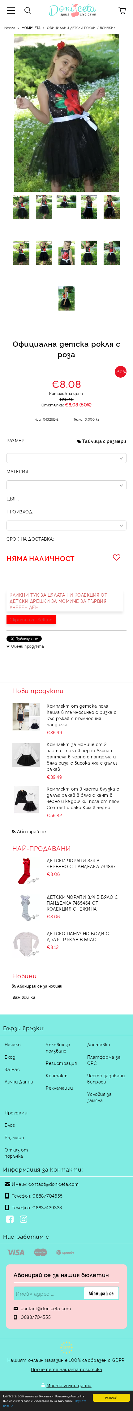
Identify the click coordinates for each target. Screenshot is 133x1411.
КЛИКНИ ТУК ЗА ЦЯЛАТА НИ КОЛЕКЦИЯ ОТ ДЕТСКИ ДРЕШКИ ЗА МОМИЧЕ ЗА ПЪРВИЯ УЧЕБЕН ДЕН (59, 601)
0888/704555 (47, 1196)
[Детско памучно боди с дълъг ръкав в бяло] (26, 944)
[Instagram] (25, 1220)
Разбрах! (111, 1397)
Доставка (98, 1044)
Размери (14, 1137)
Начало (9, 28)
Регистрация (61, 1063)
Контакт (56, 1075)
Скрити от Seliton (31, 619)
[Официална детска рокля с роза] (21, 207)
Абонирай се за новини (39, 986)
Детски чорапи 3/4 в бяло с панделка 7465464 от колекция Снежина (82, 902)
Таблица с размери (104, 441)
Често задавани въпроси (106, 1078)
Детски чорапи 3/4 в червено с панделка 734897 (81, 863)
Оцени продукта (27, 646)
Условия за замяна (99, 1097)
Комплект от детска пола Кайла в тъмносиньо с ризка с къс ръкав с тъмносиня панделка (82, 715)
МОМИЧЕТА (31, 28)
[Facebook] (11, 1220)
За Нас (12, 1069)
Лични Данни (19, 1081)
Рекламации (59, 1088)
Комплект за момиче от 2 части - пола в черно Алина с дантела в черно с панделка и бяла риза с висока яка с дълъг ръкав (82, 756)
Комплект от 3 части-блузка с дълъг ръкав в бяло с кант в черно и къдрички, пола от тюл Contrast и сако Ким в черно (83, 798)
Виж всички (23, 997)
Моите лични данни (69, 1385)
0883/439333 (47, 1207)
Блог (10, 1125)
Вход (10, 1057)
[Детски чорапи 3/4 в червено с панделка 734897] (26, 871)
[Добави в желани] (117, 557)
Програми (16, 1112)
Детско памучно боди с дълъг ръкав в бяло (78, 936)
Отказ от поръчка (16, 1153)
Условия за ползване (58, 1047)
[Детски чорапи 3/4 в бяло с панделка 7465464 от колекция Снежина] (26, 908)
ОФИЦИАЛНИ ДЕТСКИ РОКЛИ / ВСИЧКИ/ (81, 28)
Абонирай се (31, 831)
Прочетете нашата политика (66, 1369)
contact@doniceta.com (53, 1184)
